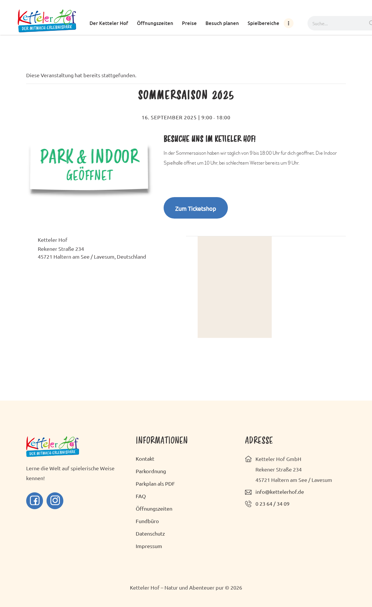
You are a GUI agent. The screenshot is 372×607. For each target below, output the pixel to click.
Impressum (149, 546)
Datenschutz (150, 533)
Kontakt (145, 458)
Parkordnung (151, 471)
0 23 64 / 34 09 (272, 503)
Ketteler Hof (52, 240)
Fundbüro (147, 521)
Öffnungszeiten (154, 508)
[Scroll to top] (351, 586)
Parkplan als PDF (155, 483)
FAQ (141, 496)
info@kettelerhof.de (279, 492)
